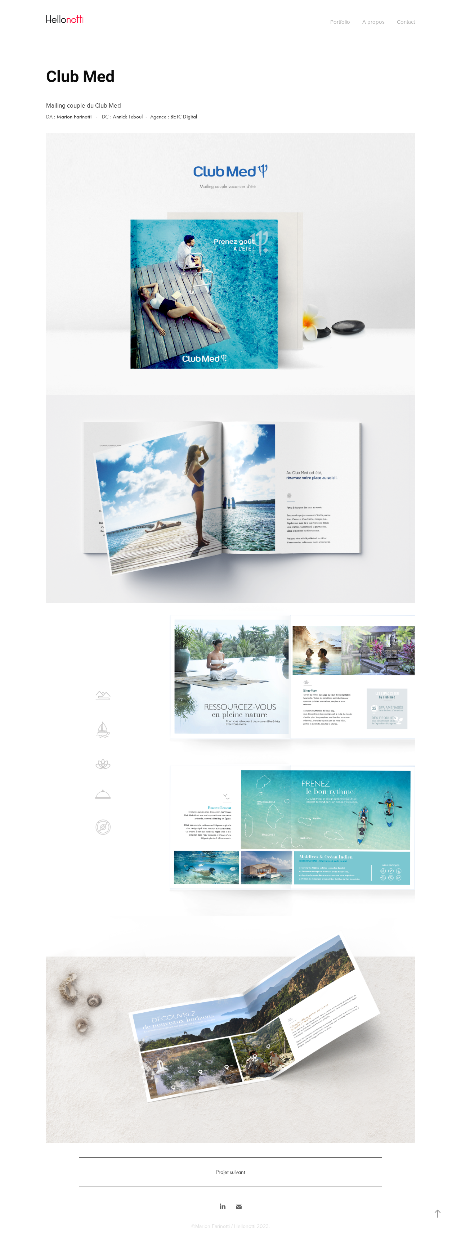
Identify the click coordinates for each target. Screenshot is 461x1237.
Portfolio (340, 22)
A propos (373, 22)
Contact (406, 22)
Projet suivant (230, 1172)
